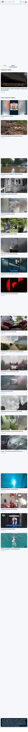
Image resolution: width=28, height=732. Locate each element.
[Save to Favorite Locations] (6, 2)
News (4, 65)
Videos (13, 65)
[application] (14, 79)
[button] (26, 719)
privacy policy (19, 723)
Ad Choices (16, 725)
